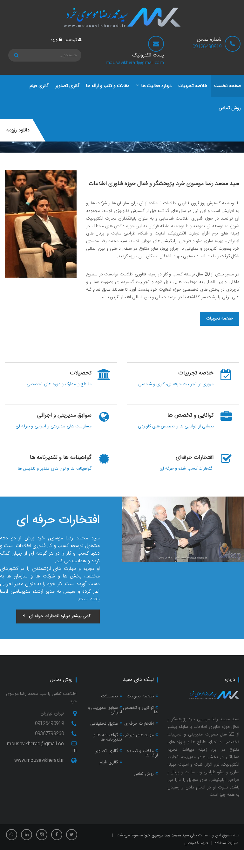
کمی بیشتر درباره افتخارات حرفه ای (59, 616)
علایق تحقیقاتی (104, 724)
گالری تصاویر (106, 751)
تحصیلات (109, 696)
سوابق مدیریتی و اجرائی (105, 710)
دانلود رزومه (18, 130)
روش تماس (143, 774)
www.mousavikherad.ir (39, 760)
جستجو (17, 55)
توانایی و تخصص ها (140, 710)
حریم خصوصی (196, 843)
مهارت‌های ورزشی (138, 735)
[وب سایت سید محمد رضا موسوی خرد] (122, 17)
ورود (54, 39)
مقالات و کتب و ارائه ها (142, 753)
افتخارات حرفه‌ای (138, 724)
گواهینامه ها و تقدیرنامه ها (107, 737)
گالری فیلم (108, 762)
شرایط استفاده (226, 843)
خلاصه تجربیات (219, 318)
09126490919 (207, 47)
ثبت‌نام (71, 39)
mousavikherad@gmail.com (135, 62)
